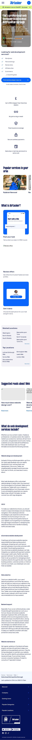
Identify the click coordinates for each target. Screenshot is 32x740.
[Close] (30, 7)
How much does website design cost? (11, 404)
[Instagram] (6, 733)
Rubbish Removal (10, 192)
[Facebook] (3, 733)
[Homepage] (16, 2)
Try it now (24, 7)
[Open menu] (3, 2)
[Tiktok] (8, 733)
